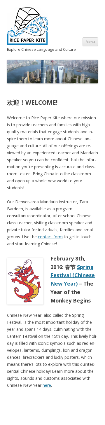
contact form (50, 236)
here (47, 385)
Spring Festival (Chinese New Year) (72, 275)
